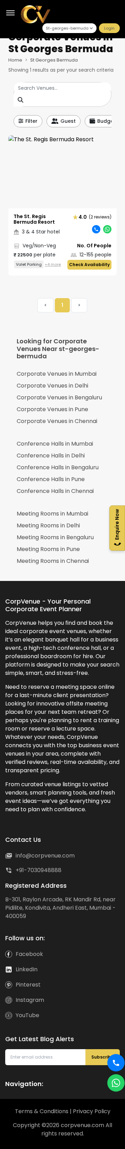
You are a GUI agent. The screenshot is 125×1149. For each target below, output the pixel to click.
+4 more (53, 264)
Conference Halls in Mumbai (55, 444)
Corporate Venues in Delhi (52, 386)
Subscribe (102, 1057)
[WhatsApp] (116, 1083)
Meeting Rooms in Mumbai (52, 514)
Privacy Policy (91, 1111)
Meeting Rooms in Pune (48, 549)
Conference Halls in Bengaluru (58, 467)
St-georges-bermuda (67, 28)
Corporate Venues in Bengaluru (59, 397)
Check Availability (89, 265)
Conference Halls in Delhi (51, 456)
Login (109, 28)
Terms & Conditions (42, 1111)
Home (15, 60)
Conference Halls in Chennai (55, 491)
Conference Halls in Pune (51, 479)
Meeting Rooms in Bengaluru (55, 537)
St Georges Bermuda (54, 60)
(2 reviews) (94, 217)
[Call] (116, 1062)
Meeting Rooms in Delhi (48, 525)
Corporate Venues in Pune (52, 409)
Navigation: (24, 1083)
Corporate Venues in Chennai (57, 421)
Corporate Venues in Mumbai (57, 374)
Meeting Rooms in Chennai (53, 561)
